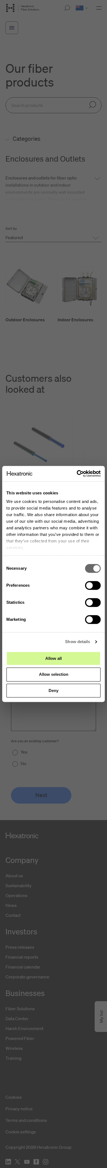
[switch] (93, 585)
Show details (77, 641)
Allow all (53, 658)
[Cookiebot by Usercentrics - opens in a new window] (77, 473)
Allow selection (53, 674)
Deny (53, 690)
